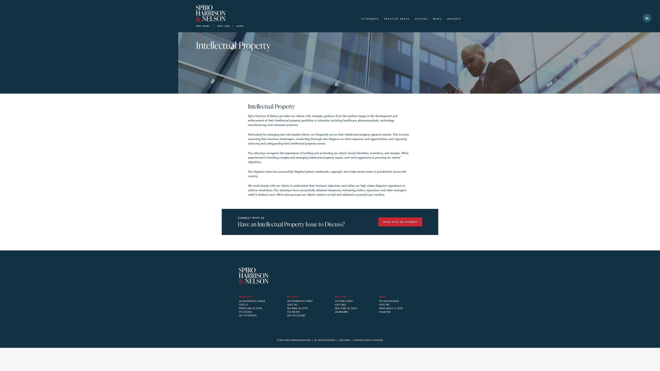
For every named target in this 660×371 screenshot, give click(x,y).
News (437, 18)
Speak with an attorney (400, 222)
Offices (421, 18)
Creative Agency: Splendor (368, 340)
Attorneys (370, 18)
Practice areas (397, 18)
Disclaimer (344, 340)
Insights (454, 18)
